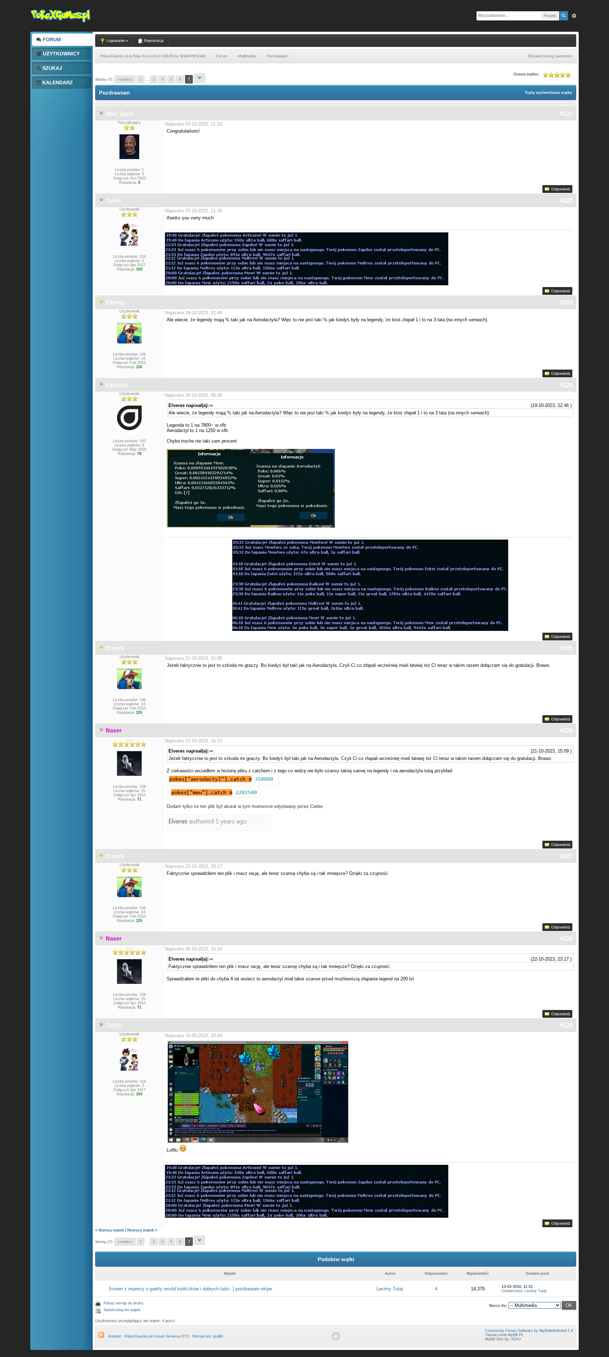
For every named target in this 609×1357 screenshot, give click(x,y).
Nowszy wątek (140, 1230)
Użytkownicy (61, 53)
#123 (566, 302)
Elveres (115, 302)
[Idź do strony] (199, 78)
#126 (566, 731)
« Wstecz (125, 79)
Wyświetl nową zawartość (550, 56)
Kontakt (114, 1336)
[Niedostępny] (101, 302)
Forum (51, 39)
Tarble (113, 200)
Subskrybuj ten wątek (122, 1310)
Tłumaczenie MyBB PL (504, 1335)
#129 (566, 1025)
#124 (566, 385)
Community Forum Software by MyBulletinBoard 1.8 (529, 1330)
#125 (566, 648)
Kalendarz (57, 82)
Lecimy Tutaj (389, 1288)
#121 (566, 114)
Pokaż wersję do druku (123, 1303)
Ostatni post (512, 1291)
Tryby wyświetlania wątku (548, 92)
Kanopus (117, 385)
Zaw (574, 15)
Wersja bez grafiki (207, 1336)
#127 (566, 856)
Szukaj (51, 68)
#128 (566, 939)
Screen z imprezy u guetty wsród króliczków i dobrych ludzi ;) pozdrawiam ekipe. (191, 1288)
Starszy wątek (111, 1230)
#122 (566, 200)
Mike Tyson (120, 114)
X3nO (516, 1339)
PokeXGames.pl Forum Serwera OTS (156, 1336)
